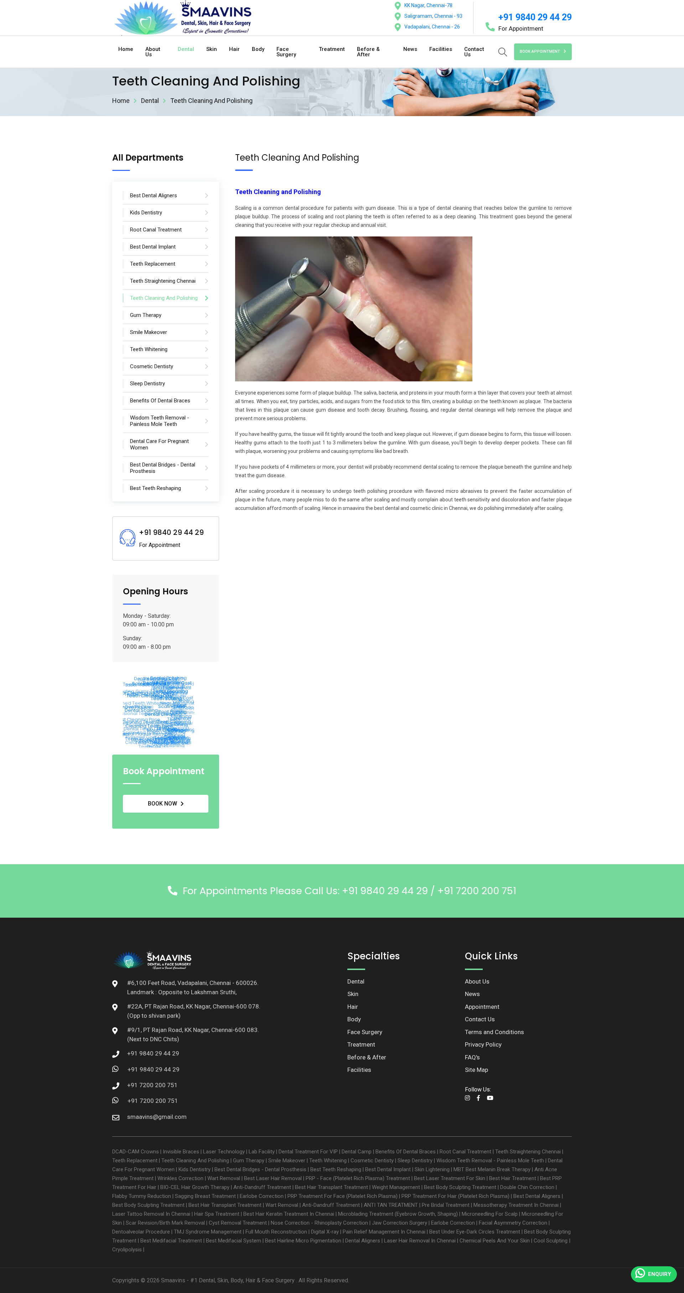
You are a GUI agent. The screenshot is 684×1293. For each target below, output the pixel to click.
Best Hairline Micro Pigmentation (303, 1240)
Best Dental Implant (388, 1169)
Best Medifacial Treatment (171, 1240)
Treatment (332, 49)
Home (125, 49)
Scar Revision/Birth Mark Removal (165, 1223)
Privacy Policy (483, 1044)
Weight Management (396, 1187)
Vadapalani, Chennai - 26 (432, 27)
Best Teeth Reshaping (335, 1169)
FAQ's (472, 1057)
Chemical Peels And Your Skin (495, 1240)
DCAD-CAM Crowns (135, 1151)
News (410, 49)
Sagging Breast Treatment (205, 1196)
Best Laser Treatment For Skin (449, 1178)
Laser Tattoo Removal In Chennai (151, 1214)
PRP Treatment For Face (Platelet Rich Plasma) (342, 1196)
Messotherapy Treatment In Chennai (516, 1205)
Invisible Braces (181, 1151)
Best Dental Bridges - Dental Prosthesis (260, 1169)
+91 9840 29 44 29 (535, 17)
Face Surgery (286, 52)
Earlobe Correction (262, 1196)
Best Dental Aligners (536, 1196)
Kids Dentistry (194, 1169)
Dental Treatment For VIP (308, 1151)
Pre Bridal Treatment (446, 1205)
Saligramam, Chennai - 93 (433, 16)
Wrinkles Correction (180, 1178)
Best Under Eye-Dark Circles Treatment (474, 1232)
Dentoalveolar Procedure (141, 1232)
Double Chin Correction (527, 1187)
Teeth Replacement (134, 1160)
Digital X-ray (325, 1232)
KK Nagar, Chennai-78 (428, 5)
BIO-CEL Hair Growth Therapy (194, 1187)
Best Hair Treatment (512, 1178)
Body (258, 49)
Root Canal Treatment (465, 1151)
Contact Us (474, 52)
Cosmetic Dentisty (372, 1160)
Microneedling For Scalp (490, 1214)
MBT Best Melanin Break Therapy (492, 1169)
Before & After (368, 52)
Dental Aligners (362, 1240)
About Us (152, 52)
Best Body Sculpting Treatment (460, 1187)
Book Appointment (540, 51)
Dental (186, 49)
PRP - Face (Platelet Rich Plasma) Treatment (358, 1178)
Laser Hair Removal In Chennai (420, 1240)
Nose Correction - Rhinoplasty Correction (319, 1223)
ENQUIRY (659, 1274)
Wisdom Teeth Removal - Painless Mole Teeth (490, 1160)
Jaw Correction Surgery (399, 1223)
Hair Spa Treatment (216, 1214)
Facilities (440, 49)
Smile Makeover (286, 1160)
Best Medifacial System (233, 1240)
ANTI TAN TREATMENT (391, 1205)
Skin (211, 49)
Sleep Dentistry (415, 1160)
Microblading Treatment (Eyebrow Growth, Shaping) (398, 1214)
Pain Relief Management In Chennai (384, 1232)
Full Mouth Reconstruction (276, 1232)
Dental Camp (357, 1151)
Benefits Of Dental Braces (405, 1151)
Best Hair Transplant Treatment (331, 1187)
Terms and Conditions (494, 1032)
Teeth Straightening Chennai (528, 1151)
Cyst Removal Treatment (238, 1223)
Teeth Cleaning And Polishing (195, 1160)
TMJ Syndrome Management (208, 1232)
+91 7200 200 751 (153, 1100)
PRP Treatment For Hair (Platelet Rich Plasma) (455, 1196)
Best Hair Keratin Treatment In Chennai (288, 1214)
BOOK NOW (162, 803)
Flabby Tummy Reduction (141, 1196)
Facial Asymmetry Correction (513, 1223)
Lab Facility (262, 1151)
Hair (234, 49)
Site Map (476, 1069)
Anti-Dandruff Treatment (262, 1187)
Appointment (482, 1006)
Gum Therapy (248, 1160)
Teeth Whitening (328, 1160)
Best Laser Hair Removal (273, 1178)
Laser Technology (224, 1151)
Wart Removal (223, 1178)
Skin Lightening (432, 1169)
